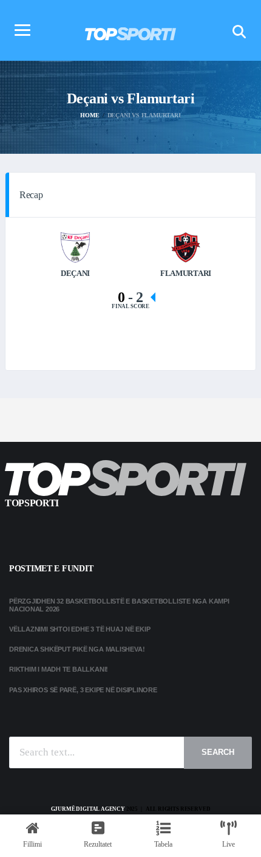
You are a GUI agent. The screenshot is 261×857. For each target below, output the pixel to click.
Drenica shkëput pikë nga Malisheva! (76, 649)
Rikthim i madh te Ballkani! (58, 669)
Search (218, 752)
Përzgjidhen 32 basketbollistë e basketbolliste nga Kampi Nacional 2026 (119, 605)
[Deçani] (75, 246)
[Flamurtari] (186, 246)
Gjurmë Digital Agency (88, 809)
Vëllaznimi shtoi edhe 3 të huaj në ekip (79, 629)
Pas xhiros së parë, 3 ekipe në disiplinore (83, 690)
